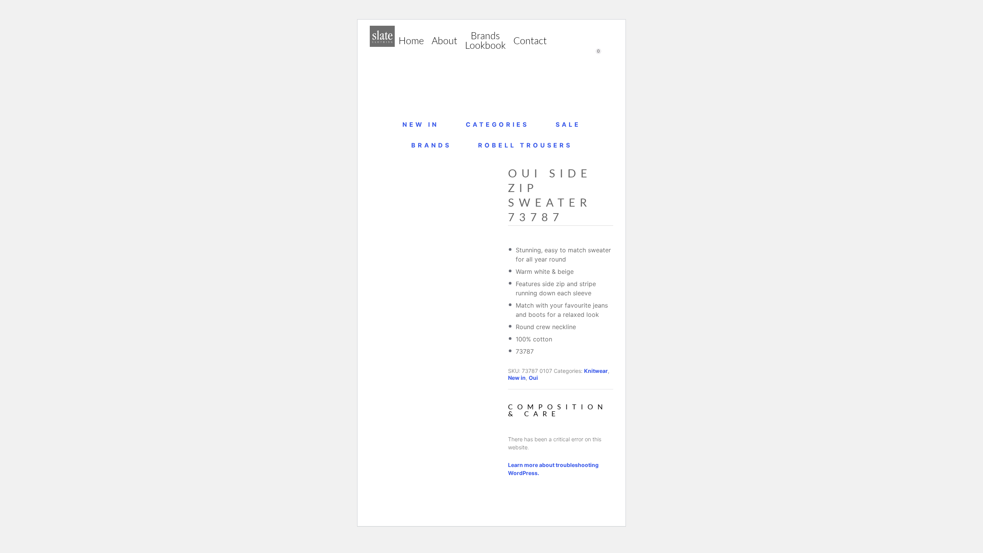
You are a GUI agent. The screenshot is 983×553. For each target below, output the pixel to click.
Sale (568, 124)
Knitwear (596, 371)
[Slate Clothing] (382, 36)
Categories (497, 124)
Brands (431, 145)
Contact (530, 41)
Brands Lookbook (485, 41)
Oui (533, 377)
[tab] (560, 433)
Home (411, 41)
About (444, 41)
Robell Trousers (525, 145)
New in (420, 124)
